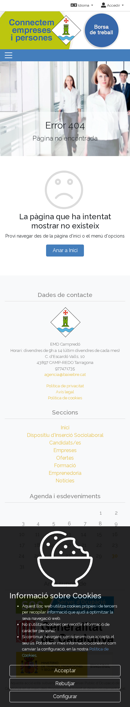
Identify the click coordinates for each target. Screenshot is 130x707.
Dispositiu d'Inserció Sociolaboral (65, 435)
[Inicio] (65, 28)
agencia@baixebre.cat (65, 374)
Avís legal (65, 392)
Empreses (65, 450)
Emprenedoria (65, 473)
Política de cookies (65, 398)
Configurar (65, 696)
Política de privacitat (65, 386)
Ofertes (65, 458)
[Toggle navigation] (8, 55)
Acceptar (65, 671)
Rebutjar (65, 683)
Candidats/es (65, 443)
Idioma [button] (83, 5)
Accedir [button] (113, 5)
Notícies (65, 481)
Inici (65, 428)
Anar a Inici (65, 250)
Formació (65, 465)
